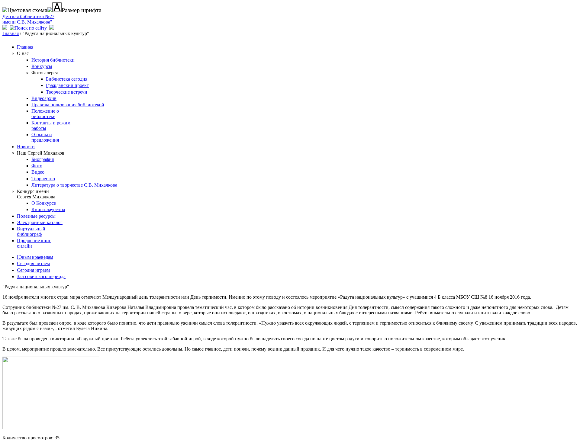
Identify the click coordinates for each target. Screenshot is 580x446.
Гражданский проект (67, 85)
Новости (26, 146)
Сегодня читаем (33, 263)
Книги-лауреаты (48, 209)
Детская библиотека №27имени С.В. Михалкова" (28, 19)
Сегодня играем (33, 270)
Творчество (43, 178)
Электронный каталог (40, 222)
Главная (10, 33)
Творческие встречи (66, 92)
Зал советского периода (41, 276)
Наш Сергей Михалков (40, 153)
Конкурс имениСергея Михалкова (36, 194)
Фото (36, 165)
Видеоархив (43, 98)
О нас (23, 53)
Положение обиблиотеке (45, 113)
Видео (37, 172)
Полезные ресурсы (36, 216)
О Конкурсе (43, 203)
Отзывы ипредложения (45, 137)
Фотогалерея (44, 72)
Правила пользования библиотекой (67, 104)
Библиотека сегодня (66, 79)
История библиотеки (53, 60)
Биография (42, 159)
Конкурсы (41, 66)
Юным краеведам (35, 257)
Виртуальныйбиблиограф (31, 231)
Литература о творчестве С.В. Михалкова (74, 185)
